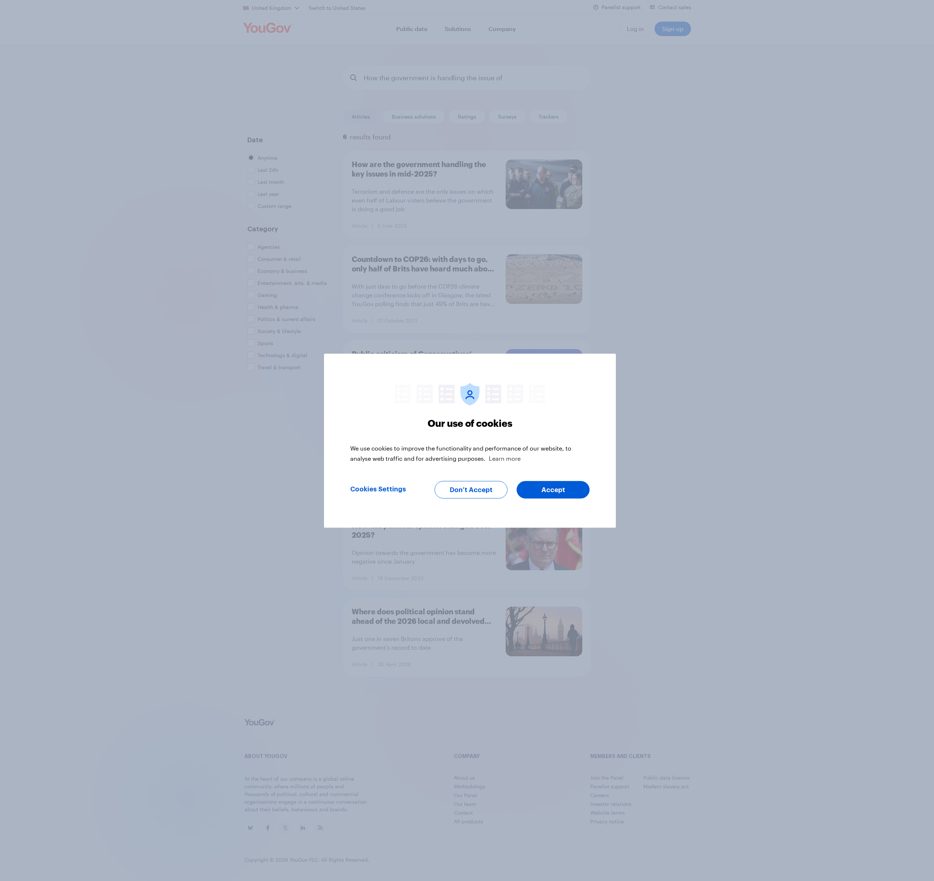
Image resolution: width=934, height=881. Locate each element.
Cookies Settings (378, 489)
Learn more (505, 458)
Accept (553, 489)
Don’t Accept (471, 489)
